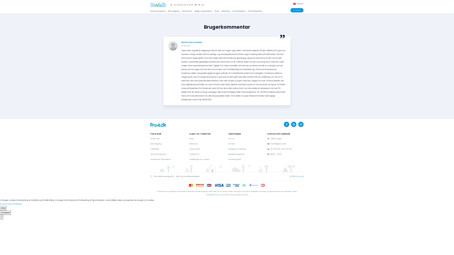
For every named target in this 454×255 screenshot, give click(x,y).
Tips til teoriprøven (158, 154)
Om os (231, 138)
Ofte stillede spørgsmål (163, 176)
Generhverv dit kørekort (160, 159)
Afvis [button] (3, 208)
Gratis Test (155, 138)
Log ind (298, 10)
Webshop (193, 144)
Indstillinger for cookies (199, 159)
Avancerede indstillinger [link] (11, 204)
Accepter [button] (5, 212)
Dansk (299, 4)
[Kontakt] (195, 5)
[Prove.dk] (158, 4)
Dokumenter (194, 149)
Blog (191, 138)
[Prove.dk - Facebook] (286, 124)
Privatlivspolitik (234, 159)
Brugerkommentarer (237, 149)
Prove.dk (300, 176)
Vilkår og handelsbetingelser (188, 176)
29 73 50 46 (178, 5)
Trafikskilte (154, 149)
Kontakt (231, 144)
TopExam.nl (194, 154)
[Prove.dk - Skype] (293, 124)
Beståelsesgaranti (236, 154)
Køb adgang (156, 144)
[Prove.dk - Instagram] (301, 124)
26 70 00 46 (188, 5)
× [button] (1, 217)
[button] (203, 11)
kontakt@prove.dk (278, 144)
